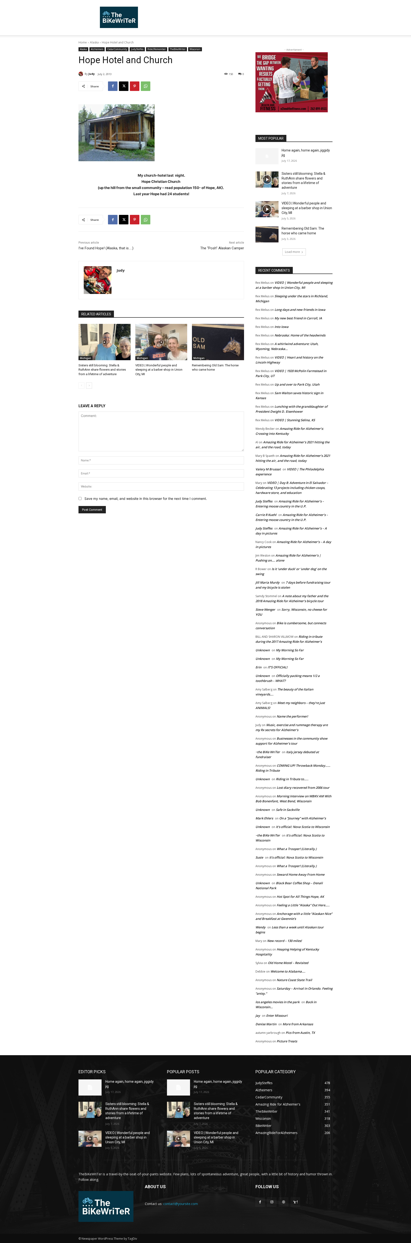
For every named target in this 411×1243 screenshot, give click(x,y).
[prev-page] (81, 386)
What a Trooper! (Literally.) (297, 849)
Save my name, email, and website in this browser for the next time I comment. (145, 498)
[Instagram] (271, 1202)
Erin (258, 667)
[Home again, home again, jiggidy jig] (267, 156)
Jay (257, 1015)
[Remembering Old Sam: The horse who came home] (218, 342)
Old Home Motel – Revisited (288, 963)
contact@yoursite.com (180, 1203)
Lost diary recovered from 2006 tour (303, 787)
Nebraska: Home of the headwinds (299, 335)
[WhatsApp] (145, 86)
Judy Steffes (263, 501)
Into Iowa (281, 327)
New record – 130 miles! (284, 941)
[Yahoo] (295, 1202)
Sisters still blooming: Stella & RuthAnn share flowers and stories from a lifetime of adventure (102, 370)
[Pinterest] (134, 86)
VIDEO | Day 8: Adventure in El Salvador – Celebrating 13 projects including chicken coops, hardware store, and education (291, 488)
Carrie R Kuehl (265, 515)
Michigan (85, 358)
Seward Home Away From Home (300, 874)
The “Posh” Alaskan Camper (222, 248)
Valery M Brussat (268, 469)
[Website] (283, 1202)
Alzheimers (97, 49)
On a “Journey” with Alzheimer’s (302, 818)
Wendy (260, 927)
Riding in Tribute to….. (292, 779)
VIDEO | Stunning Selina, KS (294, 420)
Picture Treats (287, 1041)
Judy (91, 74)
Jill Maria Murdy (267, 582)
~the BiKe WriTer (267, 752)
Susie (259, 857)
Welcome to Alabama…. (287, 971)
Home (82, 42)
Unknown (262, 650)
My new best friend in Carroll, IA (298, 318)
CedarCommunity (117, 49)
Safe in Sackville (287, 810)
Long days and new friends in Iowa (299, 309)
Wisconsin (195, 49)
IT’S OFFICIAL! (278, 667)
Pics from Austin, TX (300, 1032)
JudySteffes (137, 49)
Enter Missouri (277, 1015)
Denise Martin (265, 1024)
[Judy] (81, 73)
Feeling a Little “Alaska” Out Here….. (303, 905)
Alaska (94, 42)
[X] (123, 86)
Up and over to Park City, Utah (296, 384)
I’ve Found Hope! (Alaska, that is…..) (105, 248)
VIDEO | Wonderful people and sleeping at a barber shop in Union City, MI (158, 370)
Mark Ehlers (264, 818)
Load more (292, 252)
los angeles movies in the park (277, 1002)
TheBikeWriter (178, 49)
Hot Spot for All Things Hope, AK (300, 896)
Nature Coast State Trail (294, 980)
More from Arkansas (298, 1024)
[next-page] (89, 386)
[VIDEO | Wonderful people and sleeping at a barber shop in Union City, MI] (161, 342)
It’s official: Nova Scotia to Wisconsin (303, 827)
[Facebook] (112, 86)
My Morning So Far (290, 650)
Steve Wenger (265, 609)
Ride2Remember (156, 49)
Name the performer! (292, 716)
